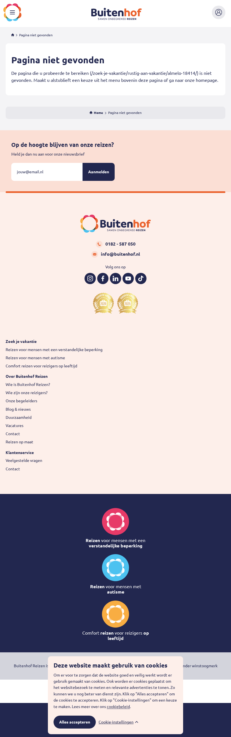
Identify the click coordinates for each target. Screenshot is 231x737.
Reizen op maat (19, 442)
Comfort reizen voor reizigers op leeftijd (41, 366)
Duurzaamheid (19, 417)
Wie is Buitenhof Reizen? (28, 384)
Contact (13, 434)
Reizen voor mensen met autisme (35, 358)
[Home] (12, 35)
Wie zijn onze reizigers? (27, 392)
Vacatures (14, 425)
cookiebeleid (118, 706)
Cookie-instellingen (116, 722)
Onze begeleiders (21, 401)
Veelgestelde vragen (24, 460)
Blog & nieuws (18, 409)
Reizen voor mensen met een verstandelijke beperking (54, 349)
